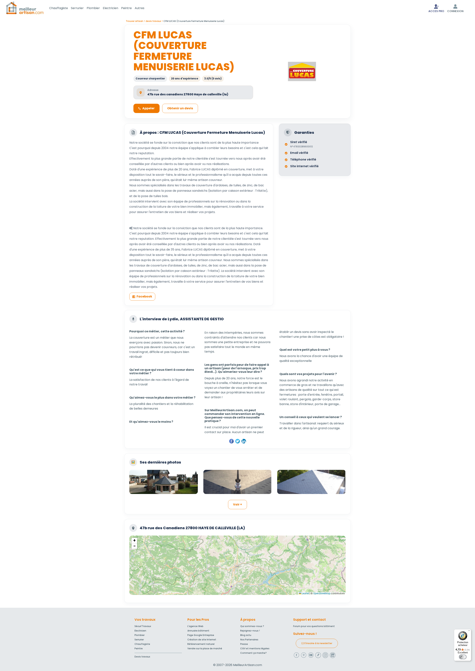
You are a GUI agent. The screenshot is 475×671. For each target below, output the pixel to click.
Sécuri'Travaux (143, 626)
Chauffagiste (58, 8)
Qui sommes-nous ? (252, 626)
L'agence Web (195, 626)
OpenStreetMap (321, 593)
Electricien (110, 8)
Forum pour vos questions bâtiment (314, 626)
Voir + (237, 504)
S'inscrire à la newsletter (318, 643)
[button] (134, 540)
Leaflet (305, 593)
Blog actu (245, 635)
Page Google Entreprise (200, 635)
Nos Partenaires (249, 639)
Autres (139, 8)
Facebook (144, 296)
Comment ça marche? (253, 652)
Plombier (93, 8)
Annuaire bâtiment (198, 630)
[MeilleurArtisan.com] (24, 8)
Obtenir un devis (180, 108)
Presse (244, 644)
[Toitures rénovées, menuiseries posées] (163, 482)
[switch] (462, 657)
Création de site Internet (201, 639)
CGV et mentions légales (254, 648)
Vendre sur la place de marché (204, 648)
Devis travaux (142, 656)
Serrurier (77, 8)
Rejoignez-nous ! (250, 630)
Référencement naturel (200, 644)
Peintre (126, 8)
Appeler (148, 108)
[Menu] (469, 631)
